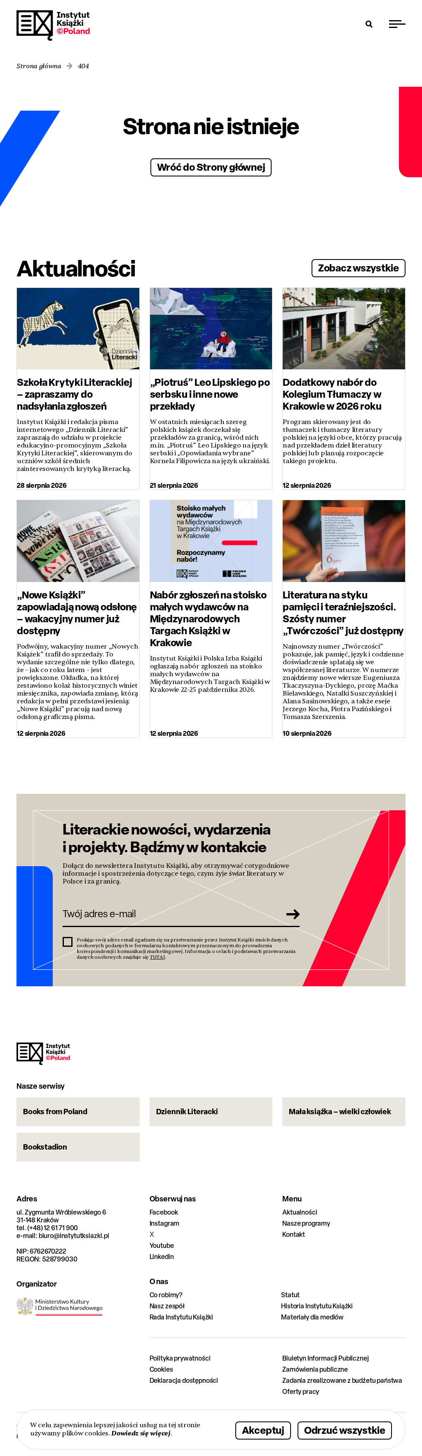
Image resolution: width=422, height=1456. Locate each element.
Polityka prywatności (180, 1358)
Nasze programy (306, 1223)
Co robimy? (166, 1295)
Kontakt (293, 1234)
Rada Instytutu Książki (181, 1317)
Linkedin (162, 1257)
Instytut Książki (53, 25)
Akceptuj (263, 1430)
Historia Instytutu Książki (317, 1306)
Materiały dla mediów (312, 1317)
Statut (290, 1295)
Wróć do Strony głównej (211, 167)
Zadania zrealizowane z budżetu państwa (342, 1380)
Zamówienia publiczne (315, 1369)
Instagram (165, 1223)
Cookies (161, 1369)
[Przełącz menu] (397, 24)
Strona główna (38, 66)
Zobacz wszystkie (358, 267)
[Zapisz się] (290, 914)
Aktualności (299, 1212)
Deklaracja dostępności (184, 1380)
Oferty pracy (300, 1392)
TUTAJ (157, 957)
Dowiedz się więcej (140, 1433)
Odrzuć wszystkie (344, 1430)
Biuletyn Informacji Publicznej (325, 1358)
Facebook (164, 1212)
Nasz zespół (167, 1306)
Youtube (162, 1246)
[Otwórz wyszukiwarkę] (369, 24)
